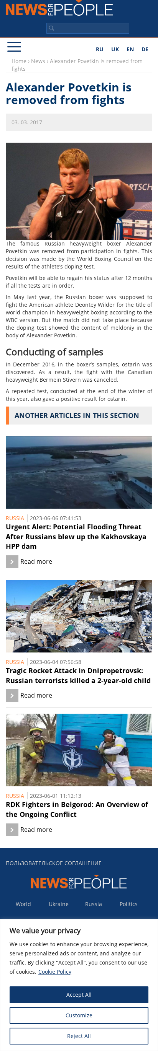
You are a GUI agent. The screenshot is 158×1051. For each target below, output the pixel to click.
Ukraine (59, 904)
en (130, 49)
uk (115, 49)
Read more (36, 561)
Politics (129, 904)
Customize (79, 1015)
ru (100, 49)
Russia (15, 518)
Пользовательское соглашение (54, 863)
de (145, 49)
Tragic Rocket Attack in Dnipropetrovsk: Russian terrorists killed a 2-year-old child (78, 675)
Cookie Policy (54, 971)
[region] (79, 985)
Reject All (79, 1036)
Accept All (79, 994)
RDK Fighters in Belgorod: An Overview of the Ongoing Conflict (77, 809)
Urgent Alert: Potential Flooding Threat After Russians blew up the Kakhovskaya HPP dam (76, 536)
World (23, 904)
